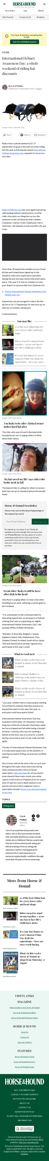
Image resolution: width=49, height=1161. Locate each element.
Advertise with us (24, 1112)
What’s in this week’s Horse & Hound (24, 1007)
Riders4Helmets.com (12, 209)
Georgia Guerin (11, 948)
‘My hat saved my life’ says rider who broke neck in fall (24, 481)
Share (9, 135)
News (39, 88)
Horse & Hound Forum (24, 1067)
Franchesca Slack (11, 908)
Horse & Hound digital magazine (24, 1018)
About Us (24, 1032)
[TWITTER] (34, 816)
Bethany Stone (10, 976)
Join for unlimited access (24, 42)
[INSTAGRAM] (38, 816)
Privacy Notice (14, 535)
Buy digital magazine (24, 1099)
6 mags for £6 (25, 17)
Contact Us (24, 1037)
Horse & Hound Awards (24, 1056)
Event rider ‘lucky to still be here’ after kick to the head (22, 592)
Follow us (27, 135)
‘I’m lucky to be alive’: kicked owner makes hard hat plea (24, 425)
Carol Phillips (17, 86)
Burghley (41, 17)
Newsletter (41, 135)
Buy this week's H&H (24, 1090)
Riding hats (8, 805)
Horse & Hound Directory (24, 1062)
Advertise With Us (24, 1042)
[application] (24, 246)
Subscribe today (20, 773)
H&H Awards (7, 17)
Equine (5, 52)
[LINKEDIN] (34, 819)
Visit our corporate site (29, 1142)
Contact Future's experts (24, 1094)
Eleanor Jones (10, 927)
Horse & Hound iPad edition (24, 1012)
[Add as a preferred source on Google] (24, 1129)
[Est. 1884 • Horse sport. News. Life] (24, 4)
